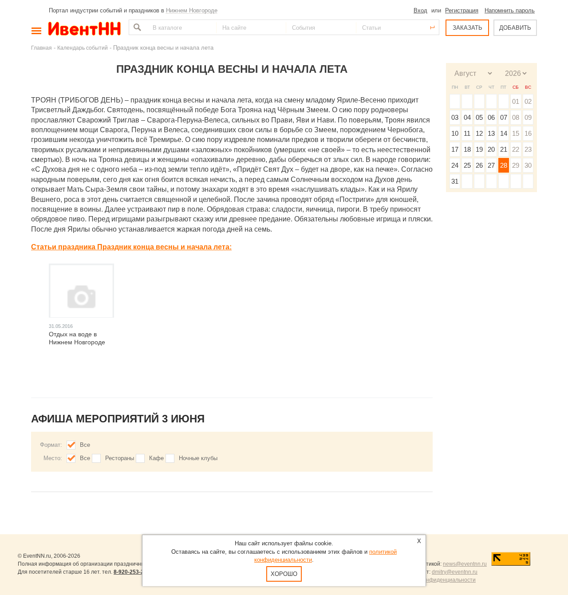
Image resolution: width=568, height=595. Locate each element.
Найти (136, 27)
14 (503, 133)
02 (528, 101)
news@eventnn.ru (465, 564)
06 (491, 117)
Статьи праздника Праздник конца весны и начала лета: (131, 247)
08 (515, 117)
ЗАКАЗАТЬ (467, 27)
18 (467, 149)
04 (467, 117)
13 (491, 133)
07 (503, 117)
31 (454, 181)
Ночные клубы (198, 458)
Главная (41, 48)
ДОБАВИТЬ (515, 27)
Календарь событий (82, 48)
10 (454, 133)
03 (454, 117)
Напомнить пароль (510, 10)
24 (454, 165)
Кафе (156, 458)
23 (528, 149)
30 (528, 165)
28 (503, 165)
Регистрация (461, 10)
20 (491, 149)
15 (515, 133)
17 (454, 149)
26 (479, 165)
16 (528, 133)
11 (467, 133)
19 (479, 149)
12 (479, 133)
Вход (420, 10)
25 (467, 165)
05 (479, 117)
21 (503, 149)
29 (515, 165)
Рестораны (119, 458)
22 (515, 149)
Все (85, 444)
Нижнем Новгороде (191, 10)
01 (515, 101)
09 (528, 117)
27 (491, 165)
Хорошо (284, 574)
